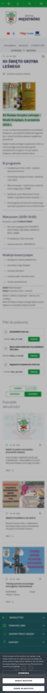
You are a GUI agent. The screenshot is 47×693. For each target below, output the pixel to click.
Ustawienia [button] (23, 673)
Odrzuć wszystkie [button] (23, 680)
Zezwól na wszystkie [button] (24, 688)
